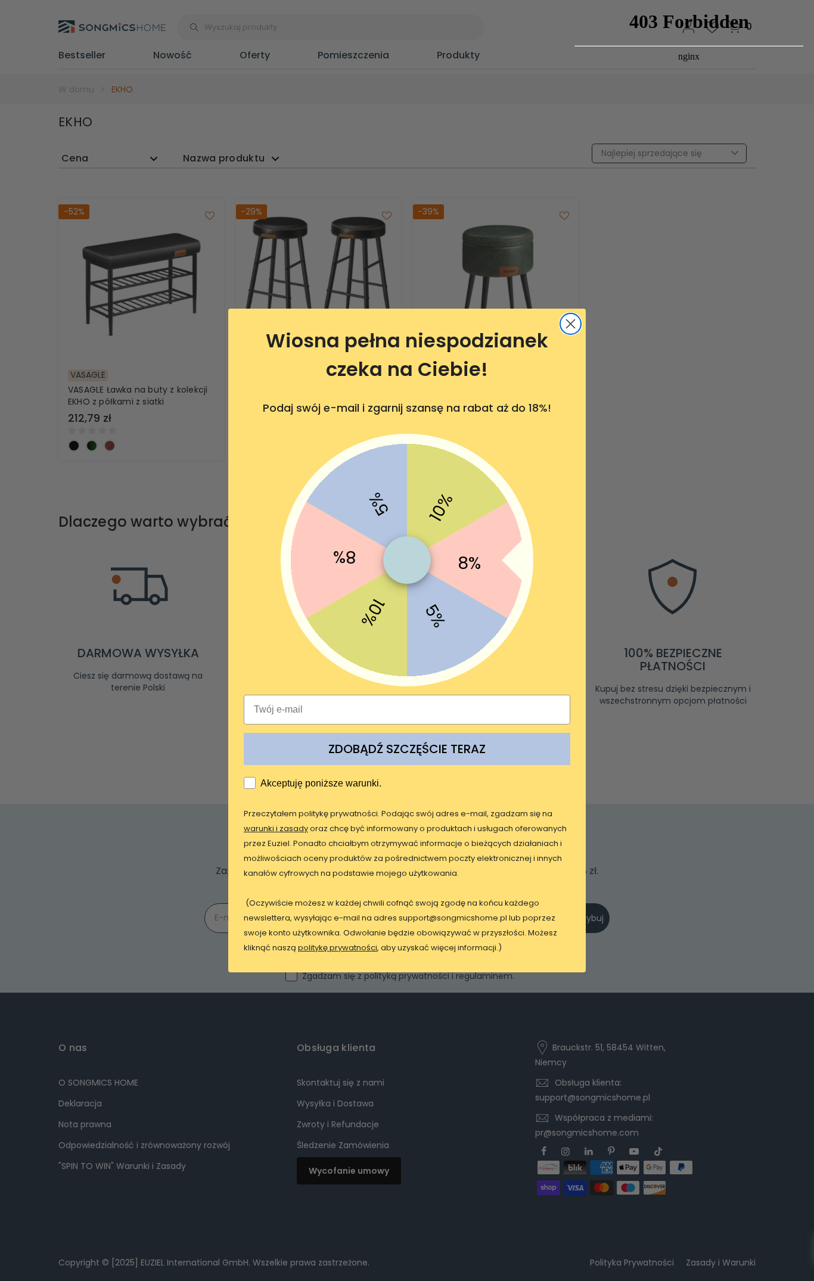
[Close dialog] (570, 323)
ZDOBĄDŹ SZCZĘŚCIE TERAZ (407, 749)
